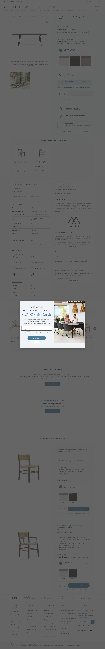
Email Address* (27, 327)
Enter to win (36, 338)
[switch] (28, 332)
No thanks (36, 342)
